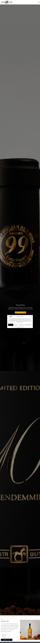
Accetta (11, 324)
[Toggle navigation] (38, 2)
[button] (31, 316)
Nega (16, 324)
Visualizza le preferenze (25, 324)
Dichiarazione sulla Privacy (20, 326)
